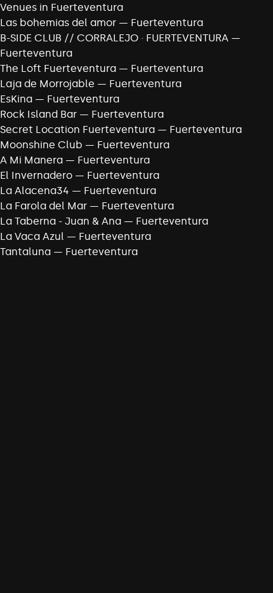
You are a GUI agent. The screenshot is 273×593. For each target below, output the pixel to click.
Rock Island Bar (38, 114)
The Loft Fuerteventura (58, 68)
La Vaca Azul (32, 236)
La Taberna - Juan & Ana (60, 221)
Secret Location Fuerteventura (77, 129)
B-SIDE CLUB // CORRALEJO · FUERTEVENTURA (114, 38)
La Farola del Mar (43, 206)
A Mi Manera (31, 160)
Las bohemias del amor (58, 23)
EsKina (16, 99)
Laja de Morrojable (47, 84)
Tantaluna (25, 252)
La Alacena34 (34, 191)
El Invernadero (36, 175)
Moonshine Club (41, 145)
